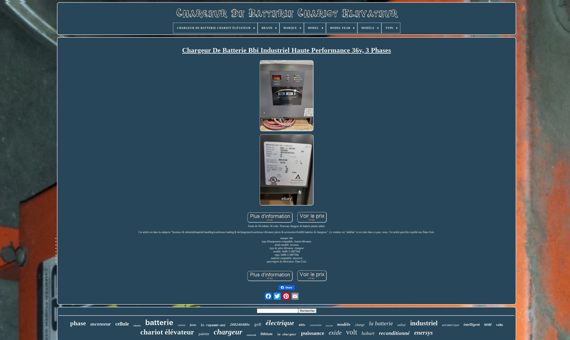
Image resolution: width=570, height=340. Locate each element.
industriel (424, 323)
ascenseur (100, 324)
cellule (122, 324)
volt (351, 332)
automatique (450, 325)
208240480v (240, 324)
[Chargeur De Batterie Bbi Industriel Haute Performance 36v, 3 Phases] (286, 96)
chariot (137, 325)
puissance (312, 333)
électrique (280, 323)
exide (335, 332)
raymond (251, 335)
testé (488, 324)
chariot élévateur (167, 332)
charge (359, 325)
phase (78, 323)
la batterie (381, 323)
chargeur (228, 332)
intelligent (472, 324)
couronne (316, 325)
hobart (368, 333)
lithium (267, 334)
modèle (343, 324)
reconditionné (394, 333)
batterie (159, 322)
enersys (423, 332)
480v (302, 325)
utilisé (401, 325)
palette (204, 334)
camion (181, 325)
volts (499, 325)
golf (257, 324)
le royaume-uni (213, 325)
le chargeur (287, 334)
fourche (329, 325)
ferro (193, 325)
